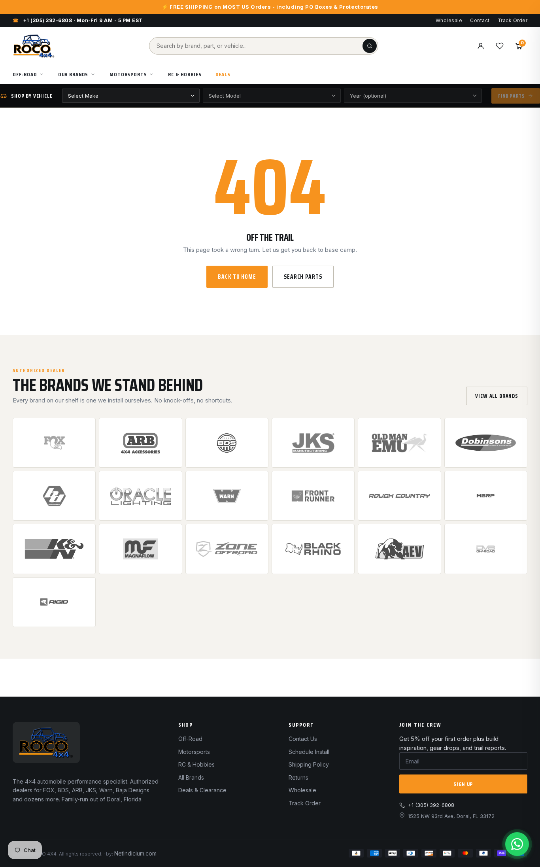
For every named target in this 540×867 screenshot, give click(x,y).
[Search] (370, 46)
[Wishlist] (499, 46)
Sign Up (463, 784)
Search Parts (303, 276)
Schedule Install (309, 751)
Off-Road (25, 74)
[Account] (480, 46)
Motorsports (128, 74)
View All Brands (496, 395)
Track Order (512, 20)
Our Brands (73, 74)
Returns (298, 777)
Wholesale (449, 20)
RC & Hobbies (184, 74)
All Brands (191, 777)
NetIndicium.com (135, 853)
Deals (222, 74)
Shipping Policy (309, 764)
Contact (479, 20)
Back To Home (237, 276)
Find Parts (511, 96)
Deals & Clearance (202, 790)
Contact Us (303, 738)
